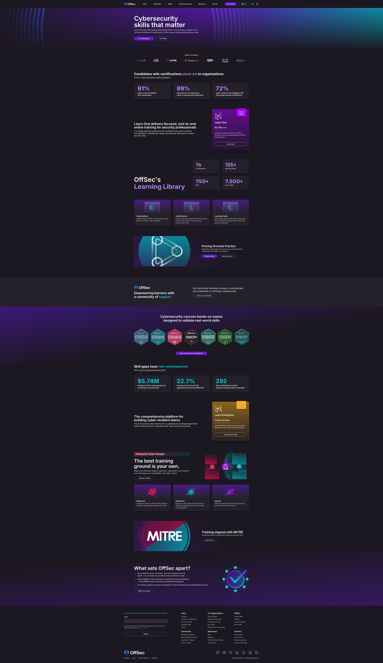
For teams (163, 38)
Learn (145, 4)
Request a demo (145, 478)
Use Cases (211, 624)
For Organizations (215, 613)
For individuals (144, 38)
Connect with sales (230, 434)
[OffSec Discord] (256, 652)
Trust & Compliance (143, 658)
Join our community (204, 296)
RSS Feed (154, 658)
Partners (238, 631)
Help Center (238, 624)
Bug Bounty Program (188, 640)
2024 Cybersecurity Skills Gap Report (155, 77)
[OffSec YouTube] (230, 652)
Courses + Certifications (189, 619)
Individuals (157, 4)
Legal (133, 658)
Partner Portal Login (240, 643)
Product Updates (239, 622)
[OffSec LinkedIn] (237, 652)
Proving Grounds (186, 622)
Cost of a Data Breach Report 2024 (151, 370)
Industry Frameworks (214, 619)
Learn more (209, 540)
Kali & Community (185, 4)
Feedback (127, 658)
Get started (231, 4)
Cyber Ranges (212, 616)
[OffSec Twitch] (217, 652)
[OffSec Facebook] (243, 652)
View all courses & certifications (191, 353)
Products (184, 616)
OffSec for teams (144, 591)
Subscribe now (227, 256)
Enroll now (230, 144)
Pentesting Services (214, 622)
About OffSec (238, 616)
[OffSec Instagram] (224, 652)
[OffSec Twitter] (250, 652)
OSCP (146, 579)
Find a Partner (238, 637)
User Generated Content (189, 637)
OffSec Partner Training (215, 640)
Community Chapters (188, 634)
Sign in (243, 4)
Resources (202, 4)
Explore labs (209, 256)
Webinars (211, 637)
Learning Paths (186, 624)
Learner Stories (186, 643)
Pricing (215, 4)
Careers (236, 619)
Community (186, 631)
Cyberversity (212, 643)
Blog (209, 634)
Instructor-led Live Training (216, 627)
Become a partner (240, 640)
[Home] (134, 652)
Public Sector (238, 634)
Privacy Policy (143, 628)
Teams (170, 4)
